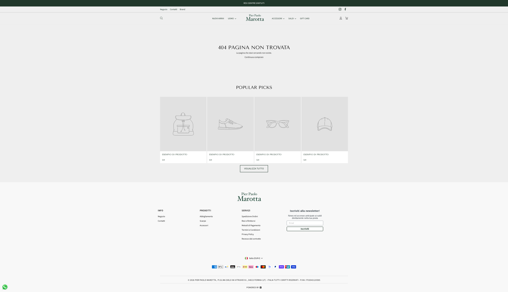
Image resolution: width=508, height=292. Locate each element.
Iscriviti (305, 229)
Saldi (291, 18)
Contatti (173, 9)
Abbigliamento (206, 216)
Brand (182, 9)
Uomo (231, 18)
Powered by (252, 287)
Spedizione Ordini (250, 216)
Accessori (277, 18)
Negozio (163, 9)
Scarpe (203, 220)
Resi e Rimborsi (248, 220)
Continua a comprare (254, 57)
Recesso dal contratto (251, 238)
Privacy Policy (248, 234)
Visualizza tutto (254, 168)
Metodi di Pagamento (251, 225)
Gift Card (304, 18)
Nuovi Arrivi (218, 18)
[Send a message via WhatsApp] (5, 287)
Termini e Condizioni (251, 229)
